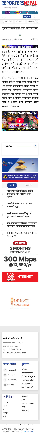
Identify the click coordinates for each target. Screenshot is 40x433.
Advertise (14, 425)
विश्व (4, 417)
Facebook (12, 370)
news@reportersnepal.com (16, 353)
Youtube (10, 385)
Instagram (12, 380)
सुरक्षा (23, 407)
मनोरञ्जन (25, 396)
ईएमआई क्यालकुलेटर (28, 377)
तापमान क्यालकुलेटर (28, 387)
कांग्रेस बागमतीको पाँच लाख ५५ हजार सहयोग (20, 194)
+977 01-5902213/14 (14, 350)
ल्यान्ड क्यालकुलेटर (27, 380)
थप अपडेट (20, 243)
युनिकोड (24, 369)
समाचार (5, 406)
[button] (36, 16)
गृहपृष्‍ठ (5, 402)
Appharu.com (28, 431)
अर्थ (4, 409)
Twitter (11, 375)
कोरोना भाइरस (20, 21)
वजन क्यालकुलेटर (27, 384)
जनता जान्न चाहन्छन (28, 403)
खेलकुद (5, 413)
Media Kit (31, 425)
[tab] (12, 186)
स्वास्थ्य (24, 400)
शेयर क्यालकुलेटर (27, 373)
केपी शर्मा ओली (8, 21)
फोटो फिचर (25, 411)
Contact (22, 425)
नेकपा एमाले (31, 21)
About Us (6, 425)
